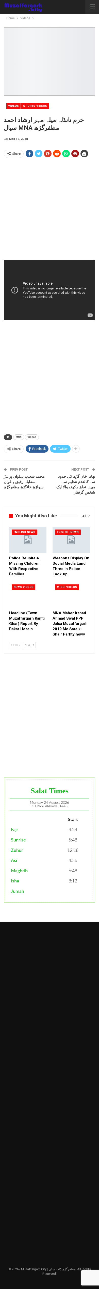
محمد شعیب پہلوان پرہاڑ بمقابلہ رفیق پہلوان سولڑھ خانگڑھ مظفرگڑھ (24, 481)
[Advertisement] (49, 210)
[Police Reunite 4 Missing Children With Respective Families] (27, 540)
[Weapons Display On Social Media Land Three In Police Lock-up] (71, 540)
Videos (13, 106)
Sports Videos (35, 106)
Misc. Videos (67, 587)
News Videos (23, 587)
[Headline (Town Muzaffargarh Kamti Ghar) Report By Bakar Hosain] (27, 595)
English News (24, 532)
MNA (19, 437)
